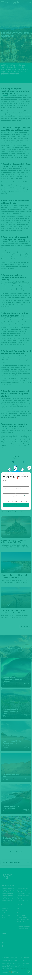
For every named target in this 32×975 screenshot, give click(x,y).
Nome (4, 488)
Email (4, 481)
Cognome (18, 488)
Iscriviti (16, 505)
